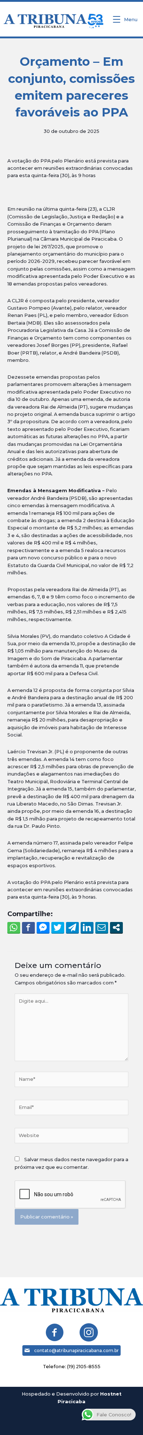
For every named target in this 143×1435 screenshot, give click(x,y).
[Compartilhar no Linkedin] (87, 927)
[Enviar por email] (101, 927)
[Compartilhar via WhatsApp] (13, 927)
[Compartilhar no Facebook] (28, 927)
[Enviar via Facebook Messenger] (43, 927)
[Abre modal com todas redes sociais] (116, 927)
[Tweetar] (57, 927)
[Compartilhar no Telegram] (72, 927)
